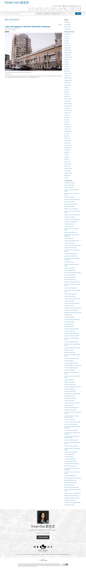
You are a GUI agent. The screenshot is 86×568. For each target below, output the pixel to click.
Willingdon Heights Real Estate (71, 495)
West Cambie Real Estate (70, 475)
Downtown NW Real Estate (70, 253)
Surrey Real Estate (68, 456)
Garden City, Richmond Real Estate (72, 298)
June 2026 (66, 38)
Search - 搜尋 (78, 8)
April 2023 (66, 122)
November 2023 (68, 106)
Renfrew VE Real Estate (69, 389)
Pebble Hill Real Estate (69, 370)
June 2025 (66, 64)
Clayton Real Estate (68, 238)
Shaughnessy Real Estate (70, 410)
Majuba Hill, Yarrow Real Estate (71, 335)
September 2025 (68, 57)
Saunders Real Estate (69, 400)
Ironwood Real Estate (69, 317)
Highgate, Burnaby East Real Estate (72, 312)
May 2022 (66, 136)
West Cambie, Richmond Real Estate (72, 478)
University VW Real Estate (70, 466)
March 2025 (67, 71)
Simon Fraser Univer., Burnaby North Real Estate (71, 416)
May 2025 (66, 66)
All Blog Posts (67, 22)
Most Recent (67, 34)
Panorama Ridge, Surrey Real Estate (72, 365)
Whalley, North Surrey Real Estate (72, 493)
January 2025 (67, 75)
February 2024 (67, 99)
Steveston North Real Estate (71, 440)
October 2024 (67, 82)
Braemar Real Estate (69, 201)
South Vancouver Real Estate (71, 430)
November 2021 (68, 147)
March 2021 (67, 161)
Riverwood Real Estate (69, 396)
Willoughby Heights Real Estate (71, 498)
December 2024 (68, 78)
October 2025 (67, 55)
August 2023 (67, 113)
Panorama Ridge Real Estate (71, 363)
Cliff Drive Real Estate (69, 243)
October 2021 (67, 150)
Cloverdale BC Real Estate (70, 247)
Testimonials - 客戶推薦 (33, 9)
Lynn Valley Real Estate (69, 331)
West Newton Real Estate (70, 482)
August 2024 (67, 85)
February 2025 (67, 73)
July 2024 (66, 87)
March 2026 (67, 45)
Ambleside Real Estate (69, 182)
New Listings (67, 24)
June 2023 (66, 117)
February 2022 (67, 140)
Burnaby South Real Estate (70, 221)
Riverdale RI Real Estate (69, 391)
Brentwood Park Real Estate (71, 204)
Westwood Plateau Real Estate (71, 487)
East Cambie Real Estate (70, 270)
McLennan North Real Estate (71, 341)
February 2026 (67, 48)
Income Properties (53, 8)
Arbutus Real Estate (69, 187)
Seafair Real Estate (68, 405)
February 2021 (67, 164)
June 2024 (66, 89)
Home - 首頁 (31, 8)
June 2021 (66, 157)
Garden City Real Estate (69, 296)
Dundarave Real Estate (69, 268)
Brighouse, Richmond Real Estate (72, 214)
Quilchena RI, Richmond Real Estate (72, 386)
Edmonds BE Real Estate (70, 275)
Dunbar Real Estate (69, 262)
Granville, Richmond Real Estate (71, 303)
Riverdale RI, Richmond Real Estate (72, 393)
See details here (8, 74)
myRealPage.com (43, 560)
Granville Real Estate (69, 301)
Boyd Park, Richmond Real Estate (72, 199)
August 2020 (67, 175)
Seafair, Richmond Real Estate (71, 407)
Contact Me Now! (43, 537)
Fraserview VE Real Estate (70, 294)
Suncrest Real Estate (69, 454)
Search (78, 13)
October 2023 (67, 108)
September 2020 (68, 173)
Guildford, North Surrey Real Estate (72, 308)
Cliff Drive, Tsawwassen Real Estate (72, 245)
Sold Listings (67, 29)
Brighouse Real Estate (12, 29)
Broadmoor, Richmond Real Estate (72, 219)
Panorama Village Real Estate (71, 367)
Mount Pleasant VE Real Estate (71, 358)
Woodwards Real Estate (69, 500)
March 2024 (67, 96)
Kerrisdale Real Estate (69, 322)
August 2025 (67, 59)
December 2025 (68, 50)
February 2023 (67, 126)
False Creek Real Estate (69, 279)
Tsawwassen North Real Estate (71, 463)
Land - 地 (46, 8)
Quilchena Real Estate (69, 382)
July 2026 (66, 36)
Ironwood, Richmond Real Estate (72, 319)
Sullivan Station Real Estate (70, 452)
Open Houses (67, 26)
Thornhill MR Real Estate (70, 461)
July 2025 (66, 61)
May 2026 (66, 41)
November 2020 (68, 168)
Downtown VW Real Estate (70, 256)
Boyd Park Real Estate (69, 197)
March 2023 (67, 124)
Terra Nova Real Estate (69, 459)
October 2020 (67, 171)
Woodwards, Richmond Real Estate (72, 502)
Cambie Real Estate (68, 226)
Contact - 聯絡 (43, 9)
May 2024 (66, 92)
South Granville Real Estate (70, 424)
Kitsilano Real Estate (69, 324)
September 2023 (68, 110)
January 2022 (67, 143)
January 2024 (67, 101)
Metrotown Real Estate (69, 352)
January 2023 (67, 129)
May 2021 (66, 159)
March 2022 (67, 138)
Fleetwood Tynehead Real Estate (72, 282)
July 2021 (66, 154)
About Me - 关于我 (51, 9)
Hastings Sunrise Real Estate (71, 310)
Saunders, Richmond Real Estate (72, 403)
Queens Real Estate (69, 379)
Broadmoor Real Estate (69, 217)
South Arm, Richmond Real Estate (72, 422)
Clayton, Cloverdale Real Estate (71, 240)
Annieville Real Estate (69, 185)
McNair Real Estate (68, 350)
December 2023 (68, 103)
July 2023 (66, 115)
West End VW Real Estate (70, 480)
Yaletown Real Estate (69, 505)
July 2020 (66, 177)
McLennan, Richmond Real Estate (72, 347)
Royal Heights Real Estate (70, 398)
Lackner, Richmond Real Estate (71, 328)
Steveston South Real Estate (71, 446)
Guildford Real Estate (69, 305)
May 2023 (66, 119)
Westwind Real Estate (69, 485)
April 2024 (66, 94)
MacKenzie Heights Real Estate (71, 333)
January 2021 (67, 166)
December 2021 (68, 145)
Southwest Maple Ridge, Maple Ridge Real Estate (71, 437)
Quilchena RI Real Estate (70, 384)
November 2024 (68, 80)
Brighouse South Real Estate (71, 208)
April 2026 (66, 43)
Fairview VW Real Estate (70, 277)
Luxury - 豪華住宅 (38, 8)
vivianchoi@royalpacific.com (64, 554)
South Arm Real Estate (69, 419)
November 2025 (68, 52)
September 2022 (68, 131)
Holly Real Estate (68, 315)
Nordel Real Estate (68, 360)
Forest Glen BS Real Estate (70, 288)
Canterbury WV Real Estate (70, 232)
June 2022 (66, 133)
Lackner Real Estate (69, 326)
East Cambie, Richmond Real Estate (72, 272)
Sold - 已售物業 (71, 8)
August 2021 (67, 152)
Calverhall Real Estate (69, 224)
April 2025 (66, 68)
